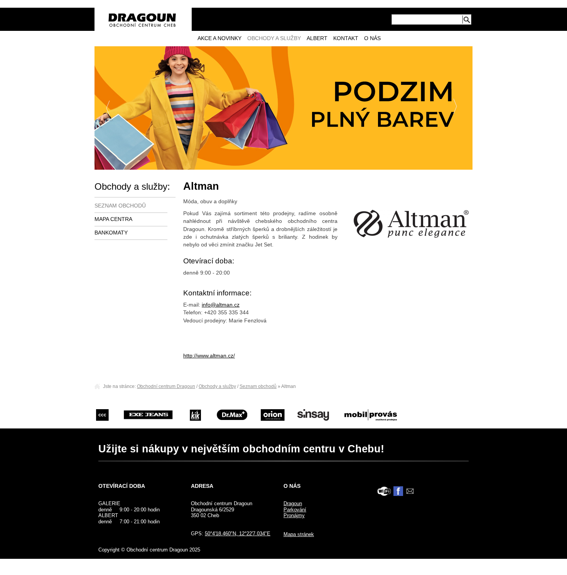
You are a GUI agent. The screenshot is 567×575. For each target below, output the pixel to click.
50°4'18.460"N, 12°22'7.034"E (237, 533)
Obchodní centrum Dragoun (166, 386)
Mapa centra (113, 219)
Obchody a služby (274, 38)
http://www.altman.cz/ (209, 356)
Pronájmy (294, 515)
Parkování (295, 510)
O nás (372, 38)
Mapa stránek (299, 534)
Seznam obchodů (120, 206)
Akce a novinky (219, 38)
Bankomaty (111, 233)
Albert (317, 38)
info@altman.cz (221, 305)
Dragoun (293, 503)
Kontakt (345, 38)
